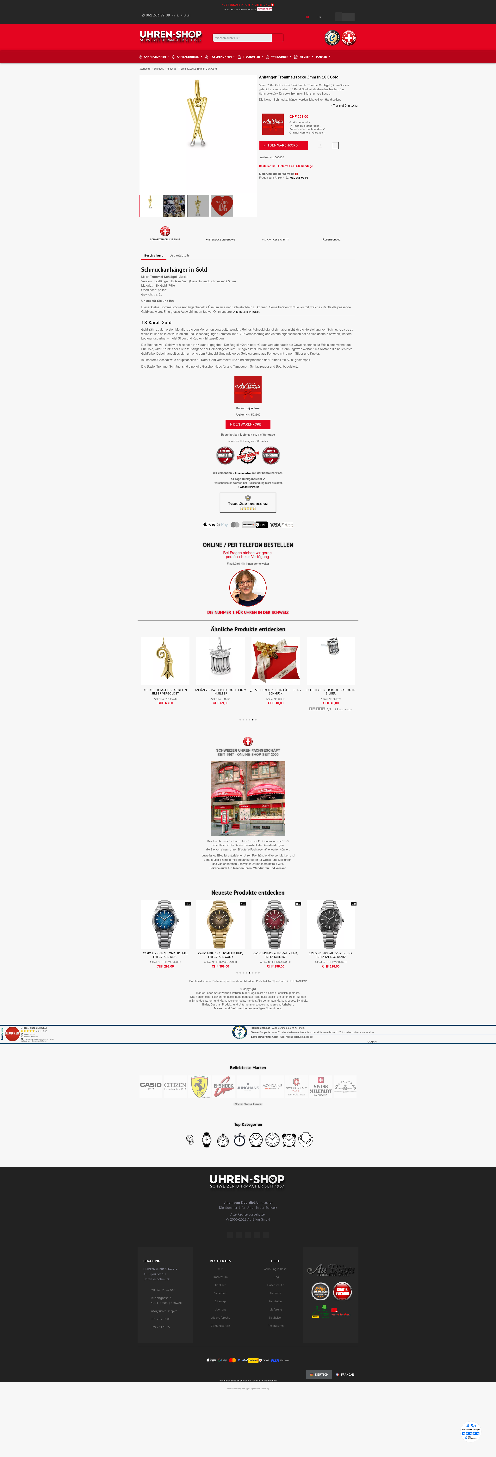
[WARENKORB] (348, 17)
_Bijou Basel (253, 408)
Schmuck (159, 68)
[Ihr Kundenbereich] (330, 17)
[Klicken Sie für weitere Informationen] (248, 1029)
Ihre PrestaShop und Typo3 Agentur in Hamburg (248, 1388)
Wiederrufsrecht (249, 487)
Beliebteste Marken (248, 1067)
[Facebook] (239, 1235)
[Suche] (277, 38)
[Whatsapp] (257, 1235)
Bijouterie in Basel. (248, 312)
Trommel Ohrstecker (345, 105)
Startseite (145, 68)
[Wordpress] (230, 1235)
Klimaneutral (243, 473)
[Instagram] (248, 1235)
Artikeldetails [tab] (180, 255)
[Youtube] (266, 1235)
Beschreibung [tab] (153, 255)
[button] (143, 134)
